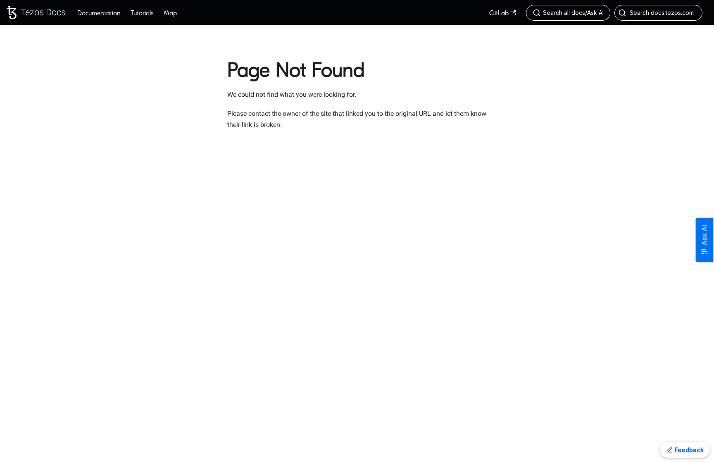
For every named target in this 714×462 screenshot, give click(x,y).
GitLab (499, 13)
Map (170, 13)
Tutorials (142, 13)
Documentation (99, 13)
